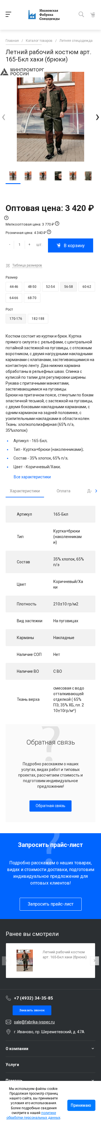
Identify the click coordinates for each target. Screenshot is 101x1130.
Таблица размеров (27, 265)
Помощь (14, 1080)
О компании (17, 1048)
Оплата (63, 491)
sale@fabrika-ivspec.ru (34, 1022)
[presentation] (3, 117)
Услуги (12, 1064)
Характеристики (25, 491)
